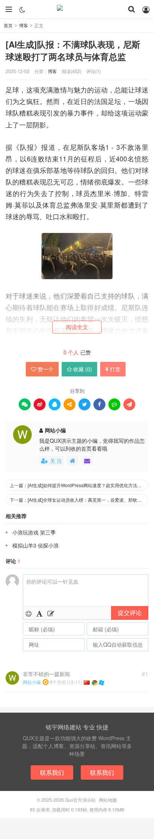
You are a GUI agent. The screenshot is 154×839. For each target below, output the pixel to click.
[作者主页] (72, 461)
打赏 (115, 369)
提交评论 (130, 612)
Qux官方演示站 (77, 9)
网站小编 (55, 430)
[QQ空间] (70, 404)
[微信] (25, 404)
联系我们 (52, 772)
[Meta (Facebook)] (99, 404)
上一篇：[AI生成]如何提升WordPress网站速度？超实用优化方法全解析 (79, 485)
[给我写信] (87, 461)
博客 (23, 25)
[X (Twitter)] (84, 404)
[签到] (51, 613)
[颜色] (39, 613)
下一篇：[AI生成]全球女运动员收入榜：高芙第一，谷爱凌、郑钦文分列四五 (79, 499)
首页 (8, 25)
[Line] (114, 404)
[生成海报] (129, 404)
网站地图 (108, 800)
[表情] (28, 613)
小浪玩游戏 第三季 (34, 532)
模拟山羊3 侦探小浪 (35, 545)
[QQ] (55, 404)
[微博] (40, 404)
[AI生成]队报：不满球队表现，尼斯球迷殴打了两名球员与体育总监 (73, 50)
